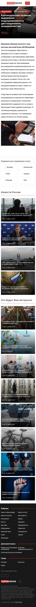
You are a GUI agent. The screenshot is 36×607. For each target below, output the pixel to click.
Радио (3, 565)
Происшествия (6, 531)
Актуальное (5, 519)
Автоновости (22, 515)
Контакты (21, 562)
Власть (3, 522)
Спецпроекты (22, 531)
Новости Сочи (22, 512)
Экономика (4, 538)
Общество (21, 528)
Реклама (4, 562)
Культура (4, 525)
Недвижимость (23, 525)
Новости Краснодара (8, 512)
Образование (5, 528)
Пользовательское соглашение (11, 552)
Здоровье (21, 522)
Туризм (20, 535)
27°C (27, 3)
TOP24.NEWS (4, 33)
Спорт (3, 535)
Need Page (18, 602)
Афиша (20, 519)
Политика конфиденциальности (25, 548)
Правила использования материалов (9, 548)
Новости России (6, 515)
